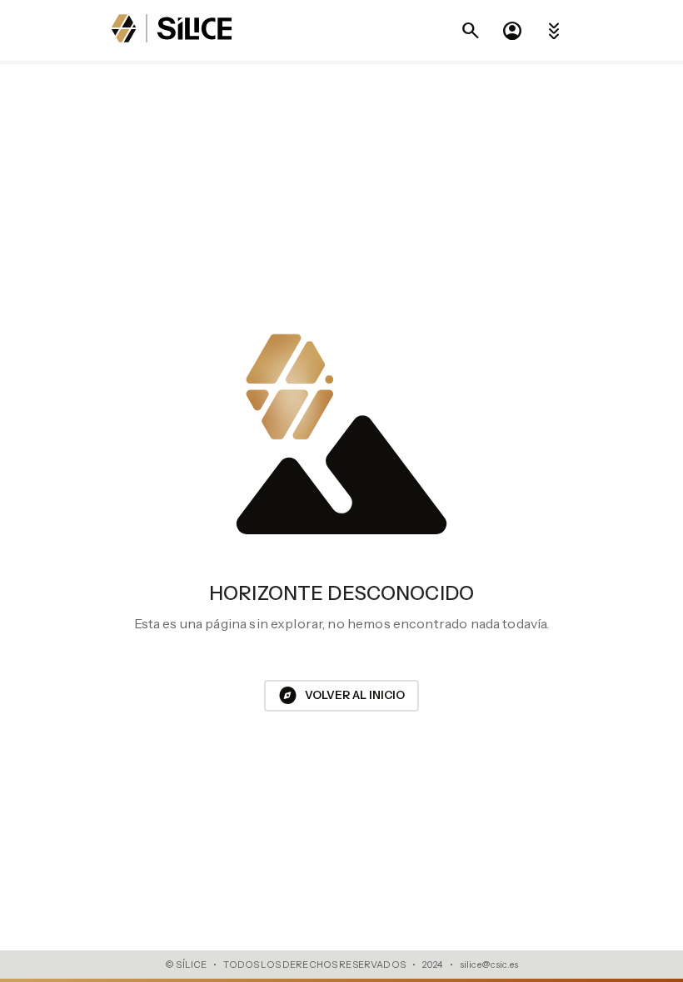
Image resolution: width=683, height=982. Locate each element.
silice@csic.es (489, 964)
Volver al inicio (341, 695)
